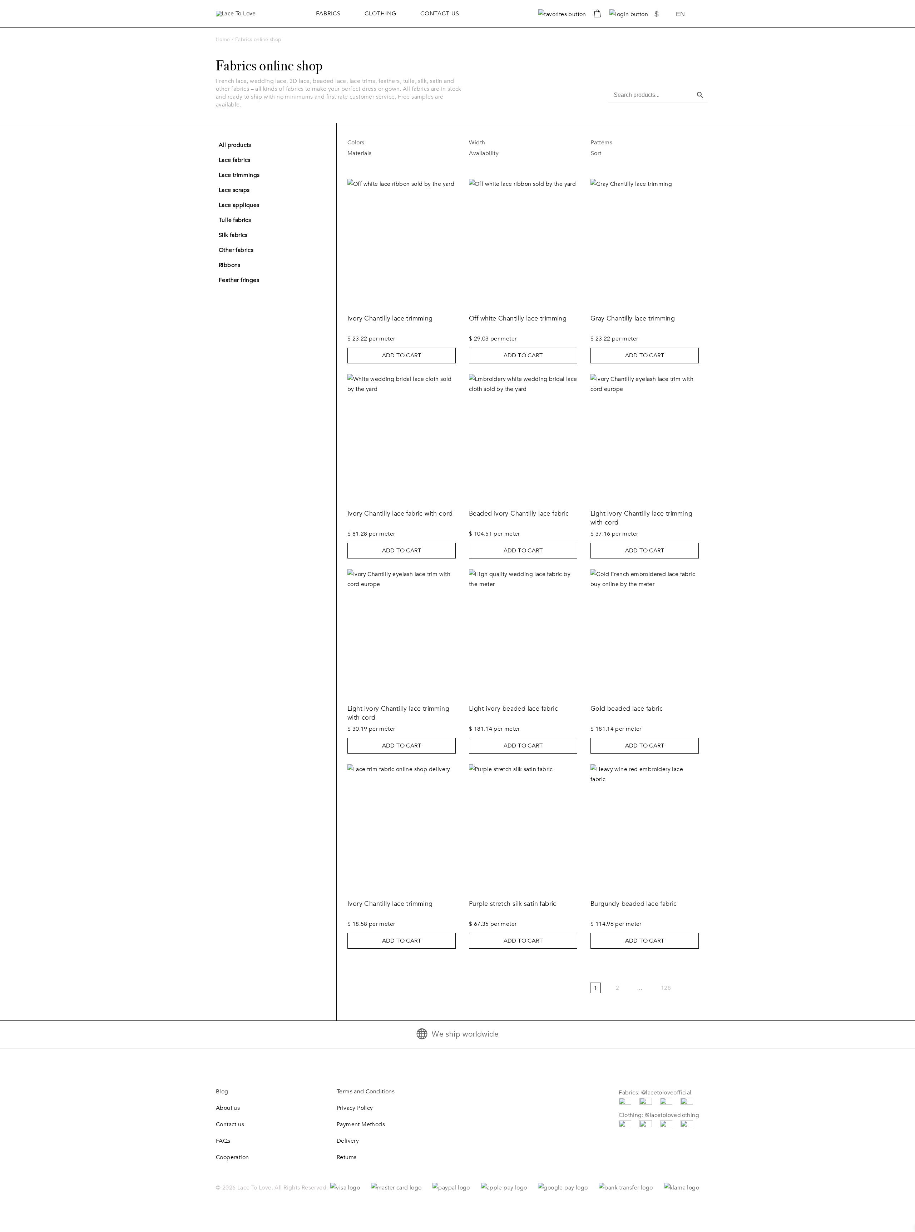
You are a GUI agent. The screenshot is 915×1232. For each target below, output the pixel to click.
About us (228, 1108)
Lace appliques (239, 205)
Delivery (348, 1141)
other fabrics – (235, 89)
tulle (409, 81)
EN (680, 14)
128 (666, 988)
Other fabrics (236, 250)
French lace (231, 81)
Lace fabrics (235, 160)
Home (223, 39)
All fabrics (416, 89)
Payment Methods (361, 1124)
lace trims (362, 81)
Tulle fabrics (235, 220)
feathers (389, 81)
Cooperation (232, 1157)
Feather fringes (239, 280)
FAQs (223, 1141)
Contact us (439, 14)
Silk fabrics (233, 235)
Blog (222, 1092)
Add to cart (401, 355)
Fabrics (328, 14)
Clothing (380, 14)
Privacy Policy (355, 1108)
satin (436, 81)
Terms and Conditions (366, 1092)
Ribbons (230, 265)
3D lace (300, 81)
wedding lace (268, 81)
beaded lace (329, 81)
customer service (372, 97)
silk (422, 81)
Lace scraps (234, 190)
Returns (347, 1157)
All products (235, 145)
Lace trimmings (239, 175)
